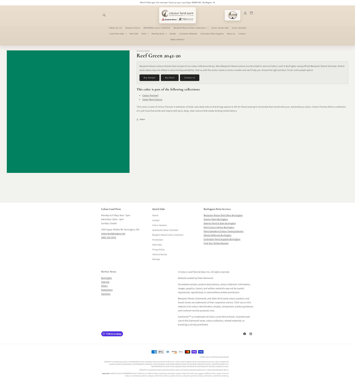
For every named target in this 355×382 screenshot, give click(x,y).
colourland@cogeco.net (113, 233)
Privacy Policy (158, 249)
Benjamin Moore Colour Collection (167, 235)
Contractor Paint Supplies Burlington (222, 239)
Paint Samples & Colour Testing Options (224, 231)
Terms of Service (159, 254)
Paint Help (157, 244)
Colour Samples (159, 225)
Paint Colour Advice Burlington (219, 227)
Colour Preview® (150, 95)
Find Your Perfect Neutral (216, 243)
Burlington (106, 277)
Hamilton (106, 293)
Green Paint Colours (152, 99)
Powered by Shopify (222, 357)
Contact (155, 220)
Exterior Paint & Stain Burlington (220, 223)
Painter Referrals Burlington (217, 235)
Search (155, 215)
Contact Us (189, 77)
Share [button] (142, 119)
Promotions (157, 239)
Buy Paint (169, 77)
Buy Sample (149, 77)
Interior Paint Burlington (216, 219)
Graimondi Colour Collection (165, 230)
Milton (104, 285)
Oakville (105, 281)
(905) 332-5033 (108, 237)
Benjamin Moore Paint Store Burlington (223, 215)
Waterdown (107, 289)
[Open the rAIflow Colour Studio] (232, 15)
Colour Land (209, 357)
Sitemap (156, 259)
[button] (104, 15)
